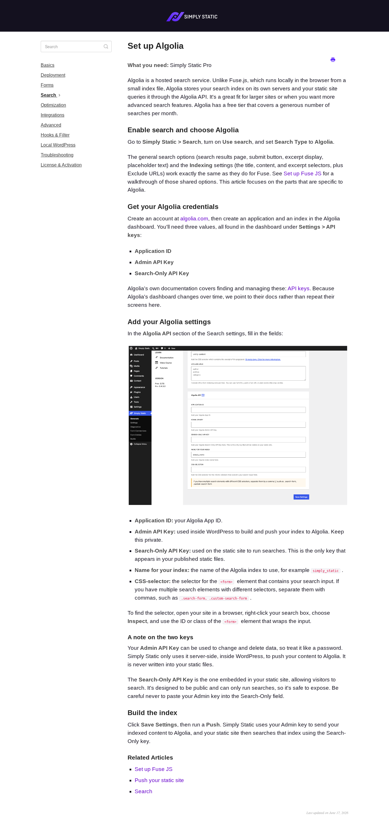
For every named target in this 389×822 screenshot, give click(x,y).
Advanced (51, 125)
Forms (47, 85)
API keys (299, 288)
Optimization (53, 105)
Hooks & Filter (55, 135)
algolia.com (194, 219)
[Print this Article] (333, 60)
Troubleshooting (57, 155)
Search (143, 791)
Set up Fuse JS (303, 173)
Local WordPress (58, 145)
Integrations (52, 115)
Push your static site (159, 780)
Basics (47, 65)
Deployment (53, 75)
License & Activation (61, 165)
